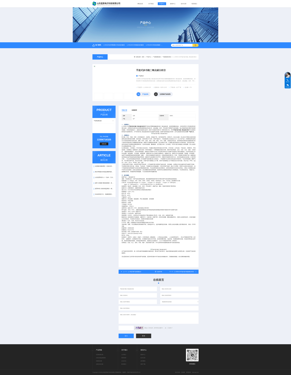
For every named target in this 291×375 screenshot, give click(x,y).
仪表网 (183, 372)
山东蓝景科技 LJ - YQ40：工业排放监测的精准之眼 (104, 177)
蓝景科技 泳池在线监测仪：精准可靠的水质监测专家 (104, 188)
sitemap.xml (195, 372)
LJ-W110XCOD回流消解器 (153, 45)
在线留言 (134, 110)
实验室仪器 (99, 361)
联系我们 (194, 3)
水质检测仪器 (99, 354)
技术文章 (183, 3)
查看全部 (104, 144)
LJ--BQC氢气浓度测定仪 (134, 271)
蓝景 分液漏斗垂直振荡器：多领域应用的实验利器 (104, 183)
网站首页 (140, 3)
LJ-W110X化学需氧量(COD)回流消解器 (114, 45)
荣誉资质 (123, 357)
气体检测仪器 (157, 57)
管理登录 (188, 372)
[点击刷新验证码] (139, 327)
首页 (143, 57)
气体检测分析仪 (167, 57)
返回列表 (159, 271)
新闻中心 (173, 3)
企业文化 (123, 361)
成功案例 (142, 361)
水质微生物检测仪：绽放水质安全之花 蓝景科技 (104, 166)
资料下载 (142, 364)
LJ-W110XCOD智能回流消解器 (135, 45)
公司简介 (123, 354)
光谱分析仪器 (99, 364)
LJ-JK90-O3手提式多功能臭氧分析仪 (184, 271)
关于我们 (151, 3)
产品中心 (162, 3)
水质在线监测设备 (101, 357)
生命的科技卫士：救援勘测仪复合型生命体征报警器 (104, 194)
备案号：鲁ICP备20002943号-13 (131, 372)
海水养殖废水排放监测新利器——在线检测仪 (104, 171)
